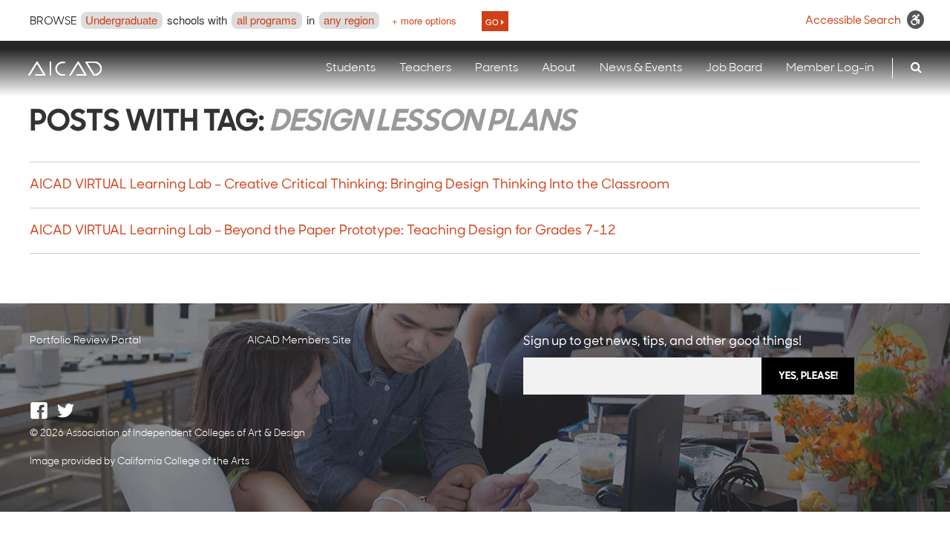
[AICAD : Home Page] (64, 68)
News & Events (641, 68)
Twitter (65, 410)
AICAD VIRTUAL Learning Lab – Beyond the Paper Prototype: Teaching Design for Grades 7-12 (323, 231)
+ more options (424, 20)
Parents (496, 68)
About (559, 68)
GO (493, 21)
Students (351, 68)
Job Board (734, 68)
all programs (267, 19)
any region (349, 19)
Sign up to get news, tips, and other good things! (662, 341)
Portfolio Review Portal (85, 340)
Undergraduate (121, 19)
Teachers (425, 68)
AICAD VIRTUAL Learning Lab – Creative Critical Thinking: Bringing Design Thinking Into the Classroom (349, 185)
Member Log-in (830, 68)
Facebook (39, 410)
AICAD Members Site (299, 340)
